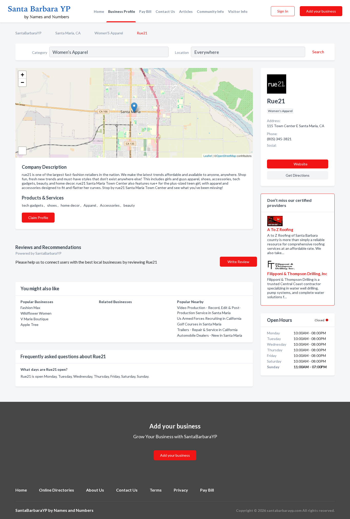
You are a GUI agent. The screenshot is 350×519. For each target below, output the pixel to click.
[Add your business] (175, 449)
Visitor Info (238, 11)
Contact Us (165, 11)
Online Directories (56, 489)
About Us (95, 489)
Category (39, 52)
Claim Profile (38, 217)
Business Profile (121, 11)
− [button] (22, 82)
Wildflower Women (36, 313)
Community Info (210, 11)
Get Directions (298, 175)
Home (99, 11)
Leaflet (207, 156)
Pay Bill (145, 11)
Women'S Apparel (109, 33)
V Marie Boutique (34, 319)
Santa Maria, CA (68, 33)
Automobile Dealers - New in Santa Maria (209, 335)
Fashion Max (30, 307)
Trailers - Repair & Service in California (207, 329)
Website (300, 164)
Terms (156, 489)
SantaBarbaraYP (28, 33)
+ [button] (22, 75)
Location (182, 52)
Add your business (321, 11)
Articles (186, 11)
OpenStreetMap (226, 156)
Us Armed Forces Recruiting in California (209, 318)
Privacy (181, 489)
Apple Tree (29, 324)
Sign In (282, 11)
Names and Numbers (74, 510)
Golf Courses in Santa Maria (199, 324)
